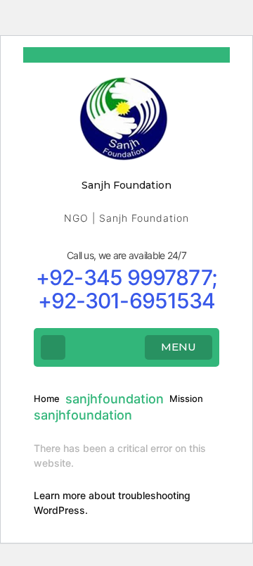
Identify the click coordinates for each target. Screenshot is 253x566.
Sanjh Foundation (126, 185)
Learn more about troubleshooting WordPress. (112, 502)
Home (47, 398)
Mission (186, 398)
